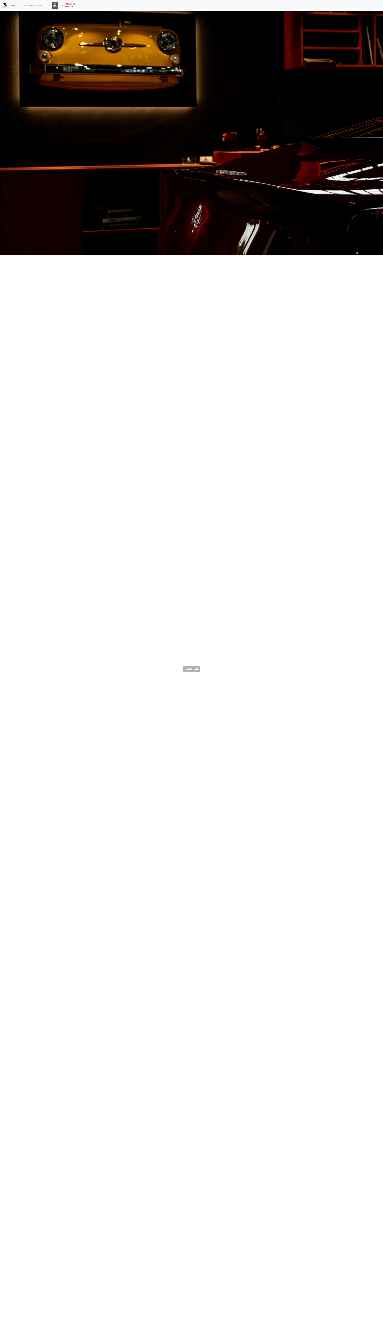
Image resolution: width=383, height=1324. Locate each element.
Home (12, 5)
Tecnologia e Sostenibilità (33, 5)
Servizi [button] (19, 5)
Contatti (48, 5)
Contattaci (191, 669)
